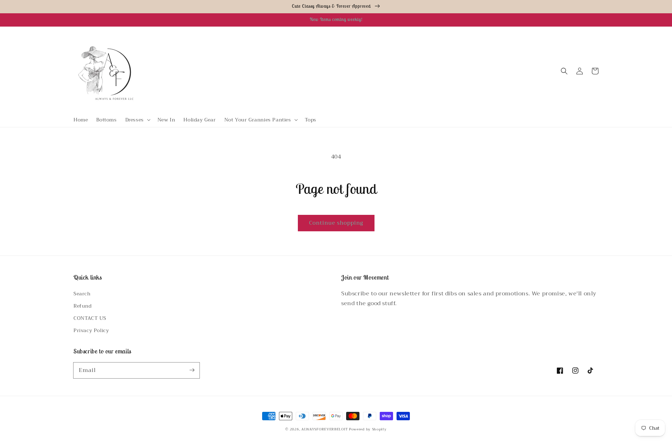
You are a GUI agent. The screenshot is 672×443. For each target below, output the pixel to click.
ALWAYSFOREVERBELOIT (324, 429)
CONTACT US (90, 318)
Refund (83, 306)
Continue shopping (336, 222)
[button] (137, 119)
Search (82, 293)
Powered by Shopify (368, 429)
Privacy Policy (91, 330)
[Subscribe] (192, 370)
